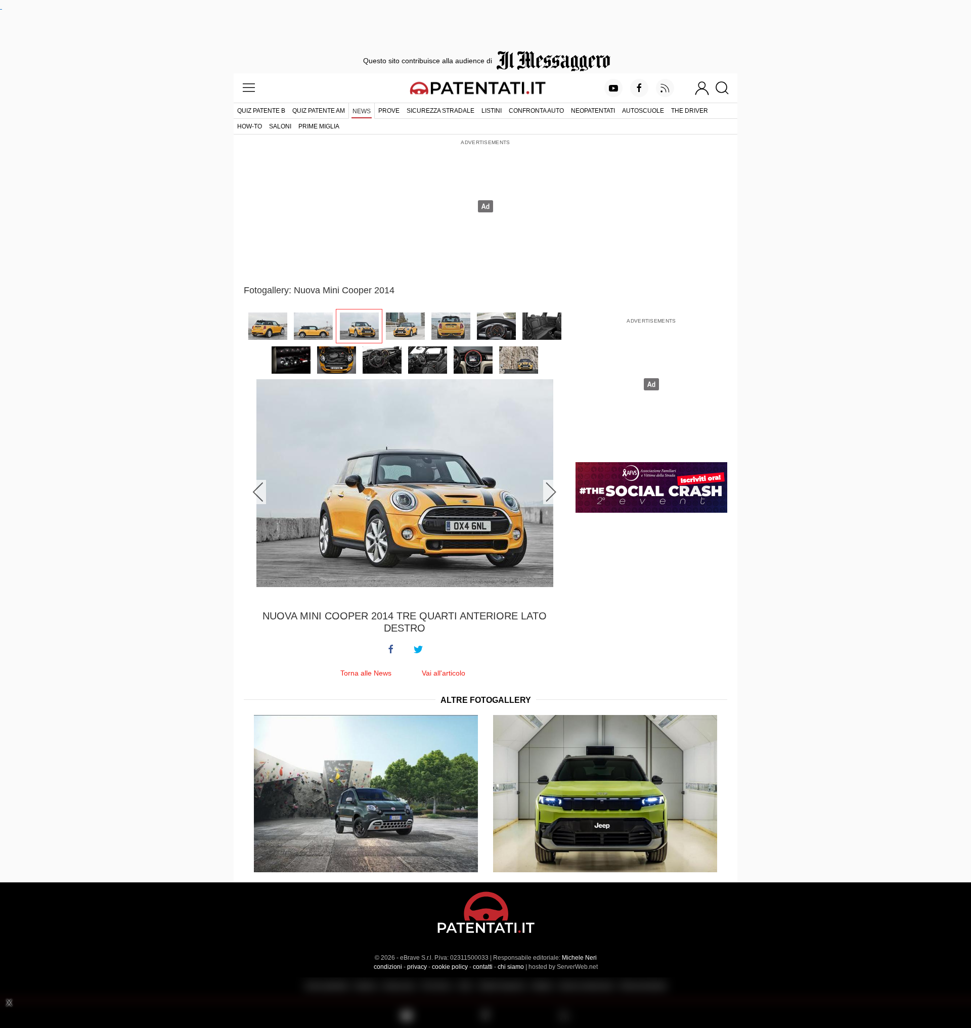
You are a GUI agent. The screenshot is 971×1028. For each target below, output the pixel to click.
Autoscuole (643, 110)
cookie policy (450, 966)
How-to (249, 126)
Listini (491, 110)
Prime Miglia (318, 126)
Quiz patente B (261, 110)
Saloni (280, 126)
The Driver (689, 110)
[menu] (249, 88)
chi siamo (511, 966)
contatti (483, 966)
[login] (702, 88)
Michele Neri (579, 957)
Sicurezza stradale (440, 110)
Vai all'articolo (443, 673)
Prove (389, 110)
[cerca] (726, 88)
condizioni (388, 966)
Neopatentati (593, 110)
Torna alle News (365, 673)
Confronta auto (536, 110)
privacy (417, 966)
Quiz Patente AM (318, 110)
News (361, 111)
